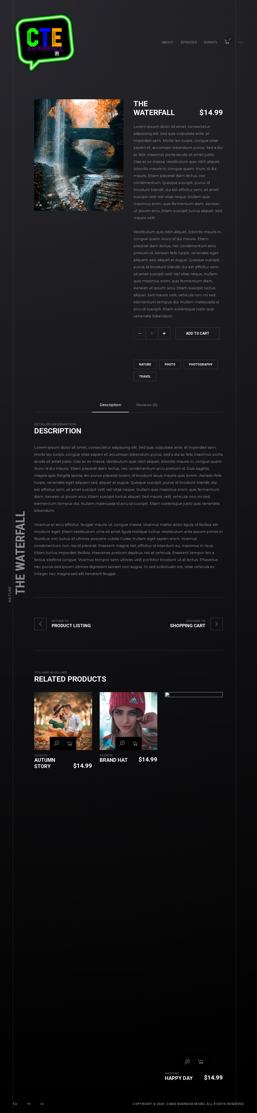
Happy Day (179, 1078)
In (41, 1104)
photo (170, 364)
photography (201, 364)
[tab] (110, 405)
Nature (10, 594)
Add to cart (197, 333)
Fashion (106, 755)
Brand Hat (114, 760)
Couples (40, 755)
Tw (15, 1104)
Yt (28, 1104)
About (167, 42)
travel (145, 376)
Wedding (172, 1073)
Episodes (189, 42)
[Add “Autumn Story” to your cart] (69, 743)
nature (145, 364)
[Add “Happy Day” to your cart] (200, 1061)
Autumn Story (44, 763)
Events (210, 42)
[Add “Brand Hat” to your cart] (135, 743)
